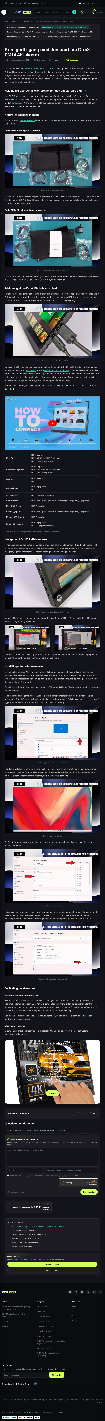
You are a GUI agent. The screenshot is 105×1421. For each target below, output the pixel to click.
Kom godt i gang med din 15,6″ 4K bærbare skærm (27, 32)
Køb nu (52, 1093)
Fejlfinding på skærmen (22, 1246)
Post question (89, 1192)
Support (47, 3)
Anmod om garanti (46, 1326)
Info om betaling (53, 1071)
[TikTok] (76, 1292)
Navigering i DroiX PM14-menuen (26, 1238)
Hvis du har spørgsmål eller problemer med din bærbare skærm (39, 1226)
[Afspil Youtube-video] (52, 423)
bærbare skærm (27, 120)
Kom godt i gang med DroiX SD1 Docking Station (26, 36)
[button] (96, 12)
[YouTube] (82, 1292)
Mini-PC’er (6, 1321)
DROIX (28, 1412)
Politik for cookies (44, 1336)
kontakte (16, 103)
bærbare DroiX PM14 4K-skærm (39, 68)
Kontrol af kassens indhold (23, 1230)
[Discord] (69, 1292)
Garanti (53, 1074)
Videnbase (16, 22)
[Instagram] (88, 1292)
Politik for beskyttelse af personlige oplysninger (51, 1342)
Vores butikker (42, 1307)
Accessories (29, 22)
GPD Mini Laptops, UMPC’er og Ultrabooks (15, 1315)
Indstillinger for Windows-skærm (26, 1242)
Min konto (41, 1311)
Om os (74, 1321)
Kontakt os (75, 1326)
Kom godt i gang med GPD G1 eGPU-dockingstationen (69, 36)
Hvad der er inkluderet (53, 1081)
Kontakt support (52, 1264)
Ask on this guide (52, 1270)
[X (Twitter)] (100, 1292)
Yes (82, 1113)
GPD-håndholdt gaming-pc (56, 370)
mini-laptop (31, 370)
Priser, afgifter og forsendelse (53, 1076)
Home (73, 1307)
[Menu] (3, 12)
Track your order (45, 1331)
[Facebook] (94, 1292)
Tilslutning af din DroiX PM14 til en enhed (29, 1234)
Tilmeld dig (56, 1375)
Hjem (6, 22)
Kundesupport (53, 1079)
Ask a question (72, 60)
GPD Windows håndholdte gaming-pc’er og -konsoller (16, 1308)
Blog (73, 1311)
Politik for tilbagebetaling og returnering (48, 1354)
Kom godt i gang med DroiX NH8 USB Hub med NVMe (71, 32)
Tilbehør (5, 1326)
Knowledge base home (16, 27)
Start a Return (44, 1321)
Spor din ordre (44, 1317)
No (93, 1113)
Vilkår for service (44, 1348)
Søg (74, 12)
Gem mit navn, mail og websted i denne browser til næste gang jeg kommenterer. (44, 1175)
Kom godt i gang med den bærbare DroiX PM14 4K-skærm (65, 27)
